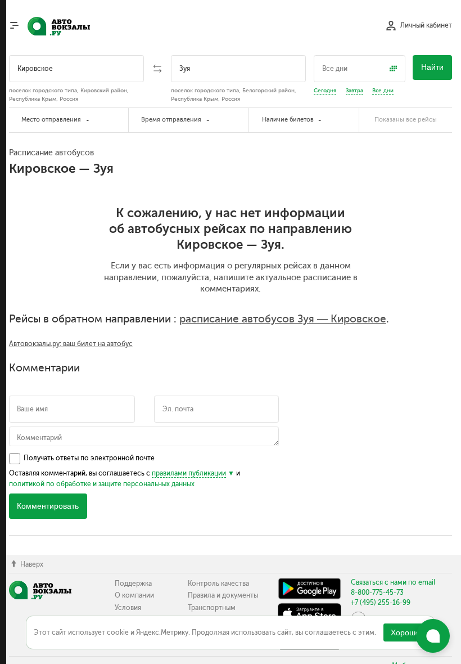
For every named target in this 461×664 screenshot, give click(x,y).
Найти (432, 67)
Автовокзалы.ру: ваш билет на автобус (71, 344)
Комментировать (48, 506)
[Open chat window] (433, 636)
